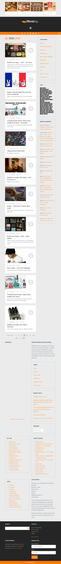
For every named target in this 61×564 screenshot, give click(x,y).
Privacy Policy (36, 385)
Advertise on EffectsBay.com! (17, 419)
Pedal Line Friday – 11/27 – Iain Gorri (19, 62)
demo (42, 105)
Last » (23, 338)
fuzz (51, 96)
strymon (42, 101)
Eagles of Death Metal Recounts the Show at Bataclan (19, 93)
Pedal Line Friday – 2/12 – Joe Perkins (43, 418)
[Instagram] (30, 33)
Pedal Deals (43, 60)
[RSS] (22, 33)
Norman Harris (39, 471)
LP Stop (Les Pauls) (14, 497)
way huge (43, 106)
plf (41, 98)
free (51, 108)
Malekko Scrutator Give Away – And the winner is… (19, 178)
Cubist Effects (12, 446)
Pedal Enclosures (13, 461)
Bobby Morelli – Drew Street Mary (44, 444)
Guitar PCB (12, 454)
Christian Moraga (40, 448)
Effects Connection (14, 450)
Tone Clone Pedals (14, 469)
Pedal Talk (42, 67)
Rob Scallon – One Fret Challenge (18, 268)
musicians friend (49, 103)
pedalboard (46, 108)
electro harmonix (44, 90)
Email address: (35, 543)
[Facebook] (25, 33)
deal (52, 99)
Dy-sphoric (12, 487)
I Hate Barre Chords (41, 458)
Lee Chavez (39, 463)
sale (42, 93)
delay (47, 96)
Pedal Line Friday (44, 63)
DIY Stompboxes (13, 448)
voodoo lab (43, 111)
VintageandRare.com (14, 505)
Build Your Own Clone (14, 444)
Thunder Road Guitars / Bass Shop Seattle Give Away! (19, 295)
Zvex (42, 109)
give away (43, 92)
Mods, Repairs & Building (46, 56)
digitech (47, 95)
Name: (33, 550)
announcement (50, 112)
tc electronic (49, 92)
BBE (51, 106)
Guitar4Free (12, 491)
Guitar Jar (11, 489)
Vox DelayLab (48, 162)
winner (48, 98)
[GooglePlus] (27, 33)
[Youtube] (38, 33)
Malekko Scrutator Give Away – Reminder (17, 326)
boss (42, 88)
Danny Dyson (39, 450)
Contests (42, 43)
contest (42, 95)
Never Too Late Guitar (14, 499)
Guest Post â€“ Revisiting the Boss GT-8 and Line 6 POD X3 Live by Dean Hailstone (43, 409)
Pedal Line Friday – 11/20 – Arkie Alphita (18, 237)
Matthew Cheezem (40, 467)
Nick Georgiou (39, 469)
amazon (45, 93)
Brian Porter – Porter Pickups (43, 446)
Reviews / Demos (44, 73)
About (34, 368)
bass (51, 105)
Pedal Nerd (12, 501)
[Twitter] (36, 33)
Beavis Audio (12, 442)
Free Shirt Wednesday (45, 46)
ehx (45, 88)
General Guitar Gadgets (15, 452)
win (45, 109)
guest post (43, 112)
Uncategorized (43, 77)
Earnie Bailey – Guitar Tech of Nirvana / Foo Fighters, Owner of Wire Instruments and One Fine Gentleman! (46, 136)
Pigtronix (51, 111)
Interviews (42, 50)
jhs (47, 111)
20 (16, 338)
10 (33, 335)
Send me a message (16, 548)
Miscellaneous (43, 53)
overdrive (43, 96)
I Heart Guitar (12, 493)
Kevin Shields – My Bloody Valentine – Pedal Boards (46, 151)
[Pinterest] (33, 33)
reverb (42, 113)
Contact (35, 371)
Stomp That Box (13, 467)
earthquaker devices (45, 102)
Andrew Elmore (39, 442)
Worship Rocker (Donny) (42, 473)
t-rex (42, 108)
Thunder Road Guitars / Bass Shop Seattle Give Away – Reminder (19, 122)
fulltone (47, 99)
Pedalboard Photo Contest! (40, 396)
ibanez (42, 103)
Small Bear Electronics (15, 465)
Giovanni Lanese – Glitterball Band (44, 456)
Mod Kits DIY (12, 458)
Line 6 (44, 98)
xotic (48, 109)
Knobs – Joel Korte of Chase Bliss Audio (18, 207)
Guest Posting (37, 375)
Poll (41, 70)
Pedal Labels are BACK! (39, 415)
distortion (43, 99)
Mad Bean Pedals (13, 456)
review (47, 106)
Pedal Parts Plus (13, 463)
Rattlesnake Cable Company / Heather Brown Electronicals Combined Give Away (43, 402)
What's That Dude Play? (15, 507)
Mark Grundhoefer (40, 465)
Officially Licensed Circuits (15, 459)
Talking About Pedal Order (16, 151)
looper (46, 113)
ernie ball (46, 105)
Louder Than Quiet (14, 495)
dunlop (50, 93)
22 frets (11, 485)
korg (51, 109)
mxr (50, 90)
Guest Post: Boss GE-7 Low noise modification (47, 202)
